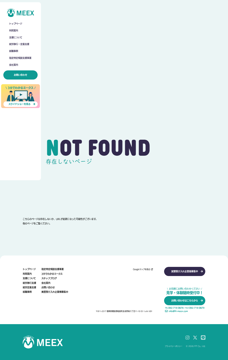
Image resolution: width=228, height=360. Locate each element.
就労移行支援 (29, 283)
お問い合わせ (20, 75)
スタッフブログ (49, 278)
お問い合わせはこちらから (184, 300)
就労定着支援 (29, 287)
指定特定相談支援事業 (20, 58)
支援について (15, 37)
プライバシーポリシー (173, 346)
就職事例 (13, 51)
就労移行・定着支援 (19, 44)
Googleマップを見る (141, 269)
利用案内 (13, 30)
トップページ (15, 23)
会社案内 (13, 65)
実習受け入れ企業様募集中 (54, 292)
